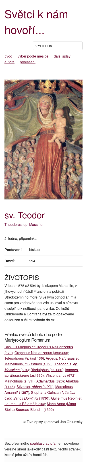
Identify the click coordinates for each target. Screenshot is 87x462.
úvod (8, 56)
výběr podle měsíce (33, 56)
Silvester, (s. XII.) (35, 386)
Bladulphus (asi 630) (47, 369)
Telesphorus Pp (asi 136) (24, 358)
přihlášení (27, 61)
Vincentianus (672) (60, 375)
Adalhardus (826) (50, 381)
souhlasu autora (43, 443)
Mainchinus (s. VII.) (19, 381)
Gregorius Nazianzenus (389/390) (41, 352)
